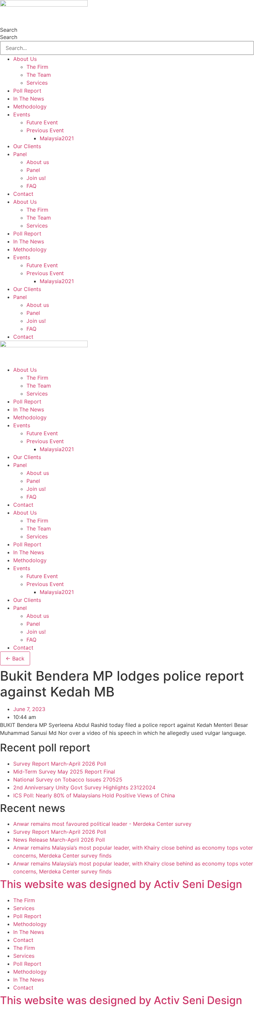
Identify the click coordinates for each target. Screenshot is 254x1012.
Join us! (36, 178)
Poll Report (27, 90)
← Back (15, 658)
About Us (25, 59)
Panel (20, 154)
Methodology (30, 106)
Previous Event (45, 130)
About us (37, 162)
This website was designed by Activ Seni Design (121, 884)
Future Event (42, 122)
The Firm (37, 66)
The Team (38, 74)
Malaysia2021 (57, 138)
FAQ (31, 186)
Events (21, 114)
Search (8, 29)
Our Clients (27, 146)
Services (37, 82)
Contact (23, 193)
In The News (28, 98)
